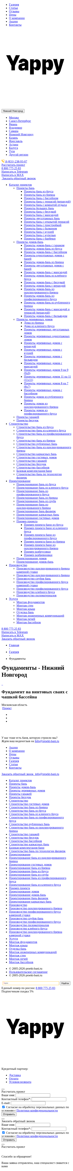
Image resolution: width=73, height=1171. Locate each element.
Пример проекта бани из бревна (44, 541)
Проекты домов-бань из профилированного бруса (40, 297)
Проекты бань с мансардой (41, 215)
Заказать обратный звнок (17, 774)
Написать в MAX (12, 175)
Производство (18, 905)
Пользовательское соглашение (28, 971)
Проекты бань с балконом (40, 228)
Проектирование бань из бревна (29, 868)
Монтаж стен (17, 955)
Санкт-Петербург (20, 121)
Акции (13, 21)
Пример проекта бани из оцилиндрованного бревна (41, 546)
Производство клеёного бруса (28, 928)
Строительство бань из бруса (27, 810)
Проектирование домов (24, 891)
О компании (17, 18)
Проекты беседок (20, 797)
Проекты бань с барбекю (40, 238)
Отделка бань (17, 948)
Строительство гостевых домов (29, 804)
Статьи (13, 8)
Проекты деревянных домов (27, 790)
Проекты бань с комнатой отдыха (45, 204)
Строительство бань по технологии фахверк (37, 851)
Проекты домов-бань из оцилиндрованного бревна (41, 290)
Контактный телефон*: (16, 1099)
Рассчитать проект (13, 164)
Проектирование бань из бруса (28, 871)
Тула (12, 151)
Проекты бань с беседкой (40, 211)
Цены (12, 14)
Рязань (13, 124)
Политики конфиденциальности (37, 1110)
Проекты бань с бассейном (41, 198)
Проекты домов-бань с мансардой (45, 272)
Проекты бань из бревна (39, 194)
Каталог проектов (20, 780)
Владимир (15, 127)
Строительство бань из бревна (28, 807)
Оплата (13, 1078)
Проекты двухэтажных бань (42, 218)
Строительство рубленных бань (29, 824)
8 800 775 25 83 (11, 168)
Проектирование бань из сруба (28, 874)
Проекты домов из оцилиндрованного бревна (41, 405)
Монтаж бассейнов (21, 962)
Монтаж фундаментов (23, 942)
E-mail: (5, 1103)
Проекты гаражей (20, 793)
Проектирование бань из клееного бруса (35, 884)
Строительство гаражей (24, 834)
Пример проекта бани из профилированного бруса (40, 536)
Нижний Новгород (21, 134)
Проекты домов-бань (22, 787)
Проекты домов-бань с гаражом (44, 245)
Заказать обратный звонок (18, 178)
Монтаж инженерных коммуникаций (33, 952)
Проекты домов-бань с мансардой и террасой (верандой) (47, 311)
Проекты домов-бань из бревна (44, 262)
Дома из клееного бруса (39, 326)
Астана (13, 144)
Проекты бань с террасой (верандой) (47, 201)
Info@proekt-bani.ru (47, 741)
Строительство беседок (24, 837)
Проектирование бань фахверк (28, 898)
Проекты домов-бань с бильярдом (45, 316)
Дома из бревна (34, 322)
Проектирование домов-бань (27, 894)
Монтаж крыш (18, 945)
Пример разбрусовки (37, 551)
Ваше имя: (8, 1095)
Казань (13, 137)
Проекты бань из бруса (38, 191)
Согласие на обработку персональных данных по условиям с (35, 1109)
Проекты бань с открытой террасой (46, 221)
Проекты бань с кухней (39, 231)
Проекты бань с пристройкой (42, 225)
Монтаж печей (18, 958)
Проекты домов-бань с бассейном (45, 252)
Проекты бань (18, 783)
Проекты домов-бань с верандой (45, 285)
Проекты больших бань (39, 208)
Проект (7, 708)
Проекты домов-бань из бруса (43, 248)
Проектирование (20, 854)
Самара (13, 131)
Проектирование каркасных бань (30, 901)
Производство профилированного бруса (35, 921)
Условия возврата (20, 1081)
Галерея (14, 4)
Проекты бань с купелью (40, 235)
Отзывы (14, 11)
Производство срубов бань (26, 918)
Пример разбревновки (38, 555)
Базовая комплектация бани (26, 847)
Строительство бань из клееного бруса (33, 814)
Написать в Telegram (14, 171)
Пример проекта (19, 888)
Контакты (15, 24)
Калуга (13, 147)
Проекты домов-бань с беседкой (44, 282)
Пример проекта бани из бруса (43, 524)
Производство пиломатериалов (29, 925)
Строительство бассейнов (25, 841)
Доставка (15, 1075)
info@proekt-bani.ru (46, 774)
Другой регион (18, 154)
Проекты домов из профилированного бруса (40, 412)
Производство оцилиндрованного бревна (35, 908)
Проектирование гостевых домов (30, 864)
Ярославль (15, 141)
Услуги (13, 938)
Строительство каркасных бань (29, 844)
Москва (14, 117)
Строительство (18, 800)
